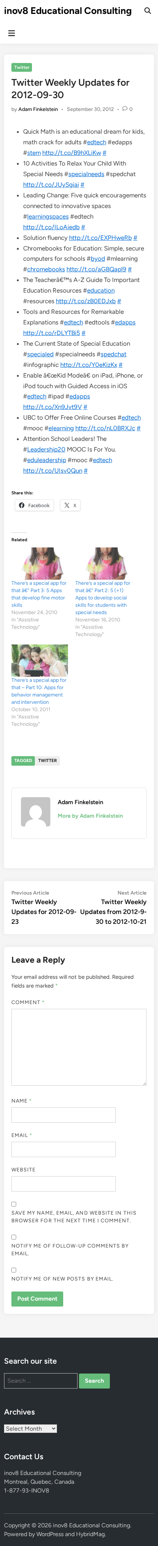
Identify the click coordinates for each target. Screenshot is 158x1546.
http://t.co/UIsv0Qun (52, 470)
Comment (28, 1002)
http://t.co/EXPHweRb (100, 237)
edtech (96, 142)
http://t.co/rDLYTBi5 (51, 333)
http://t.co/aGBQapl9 (96, 269)
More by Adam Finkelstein (90, 816)
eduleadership (46, 460)
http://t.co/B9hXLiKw (71, 152)
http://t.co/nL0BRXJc (105, 428)
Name (21, 1101)
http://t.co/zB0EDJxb (86, 301)
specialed (40, 354)
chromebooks (46, 269)
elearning (61, 428)
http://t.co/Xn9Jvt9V (52, 406)
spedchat (113, 354)
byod (98, 258)
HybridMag (90, 1534)
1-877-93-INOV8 (26, 1490)
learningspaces (48, 216)
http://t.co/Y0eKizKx (88, 364)
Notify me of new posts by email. (62, 1279)
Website (23, 1170)
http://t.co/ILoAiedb (51, 227)
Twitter (21, 67)
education (101, 290)
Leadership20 (46, 449)
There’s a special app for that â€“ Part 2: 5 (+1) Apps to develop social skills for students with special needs (102, 598)
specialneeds (86, 174)
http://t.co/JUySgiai (51, 184)
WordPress (50, 1534)
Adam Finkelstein (38, 109)
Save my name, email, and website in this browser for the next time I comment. (74, 1217)
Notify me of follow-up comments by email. (70, 1250)
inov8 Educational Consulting (68, 10)
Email (22, 1135)
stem (34, 152)
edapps (125, 322)
